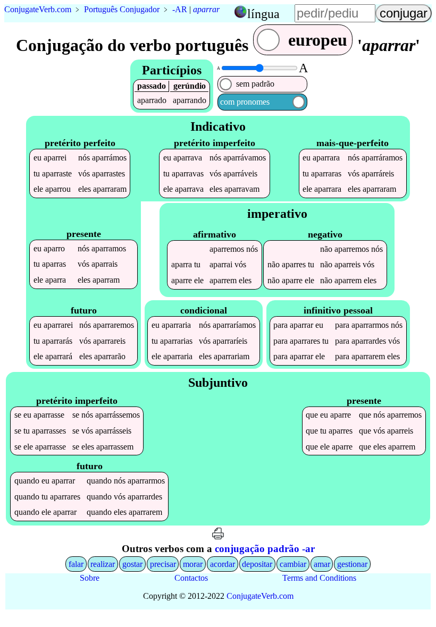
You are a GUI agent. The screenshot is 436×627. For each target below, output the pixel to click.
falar (76, 564)
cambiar (293, 564)
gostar (132, 564)
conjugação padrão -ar (265, 548)
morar (193, 564)
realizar (102, 564)
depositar (257, 564)
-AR (179, 9)
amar (322, 564)
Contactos (191, 577)
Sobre (89, 577)
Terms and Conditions (319, 577)
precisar (163, 564)
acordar (222, 564)
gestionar (352, 564)
